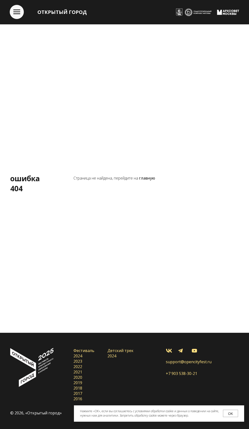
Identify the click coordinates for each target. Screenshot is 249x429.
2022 (77, 366)
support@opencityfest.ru (189, 361)
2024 (77, 356)
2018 (77, 388)
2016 (77, 398)
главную (147, 178)
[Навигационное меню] (16, 12)
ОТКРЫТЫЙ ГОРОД (62, 12)
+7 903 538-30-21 (181, 373)
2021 (77, 372)
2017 (77, 393)
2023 (77, 361)
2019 (77, 382)
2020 (77, 377)
